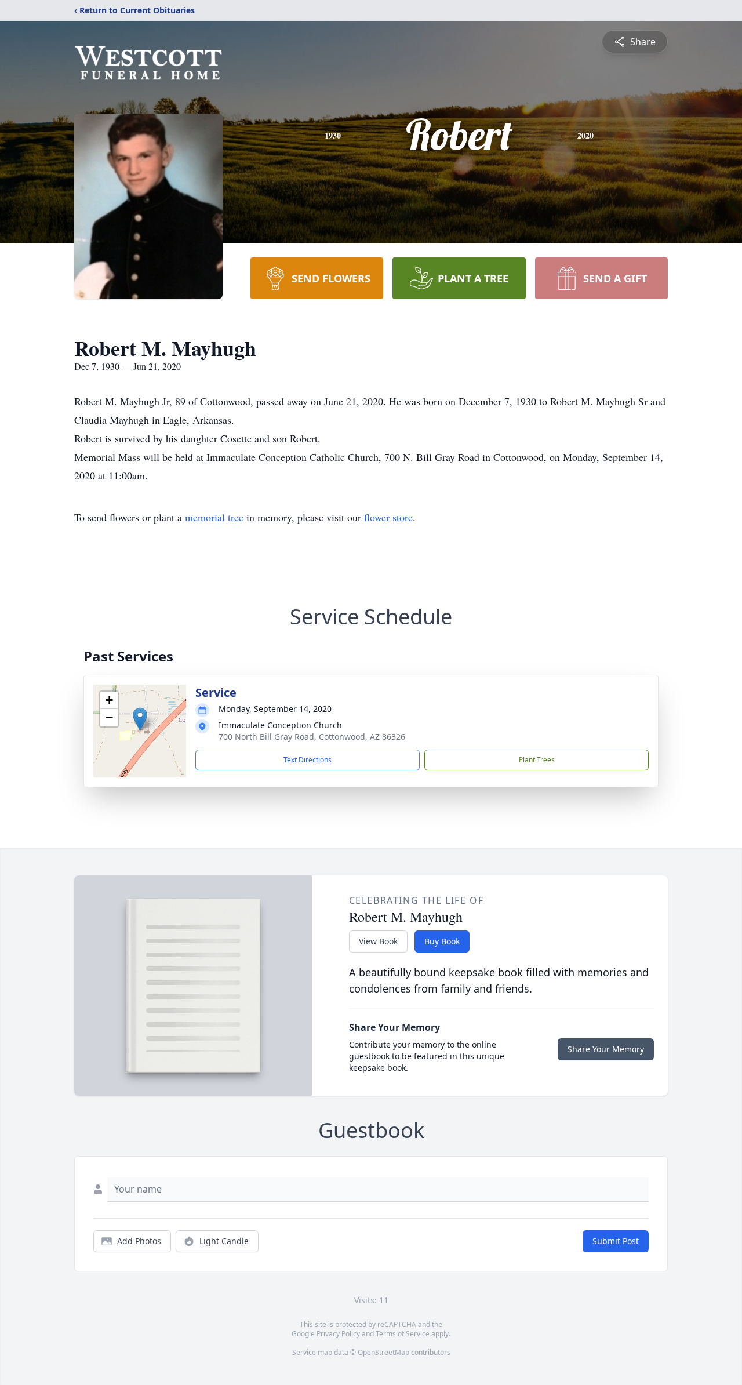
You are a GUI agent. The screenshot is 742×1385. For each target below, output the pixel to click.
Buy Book (442, 941)
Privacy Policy (338, 1334)
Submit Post (615, 1240)
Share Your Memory (606, 1049)
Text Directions (307, 760)
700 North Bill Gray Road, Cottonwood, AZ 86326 (312, 736)
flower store (388, 517)
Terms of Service (403, 1334)
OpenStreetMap (383, 1352)
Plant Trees (537, 760)
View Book (378, 941)
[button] (140, 719)
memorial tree (214, 517)
